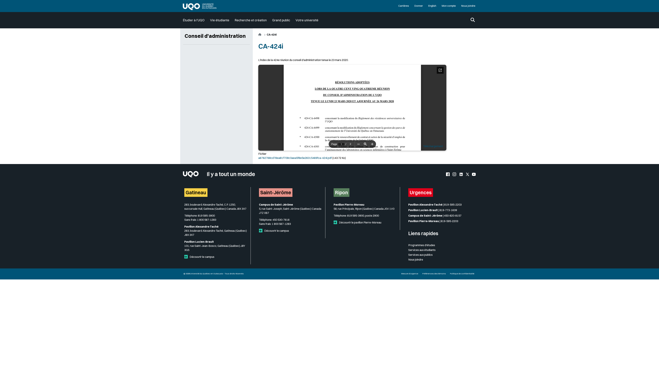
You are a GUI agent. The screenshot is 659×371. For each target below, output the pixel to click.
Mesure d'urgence (409, 273)
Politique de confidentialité (462, 273)
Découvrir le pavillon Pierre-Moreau (359, 222)
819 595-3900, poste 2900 (363, 215)
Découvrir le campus (201, 256)
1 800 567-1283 (206, 219)
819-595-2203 (453, 204)
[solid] (186, 256)
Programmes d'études (421, 245)
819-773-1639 (448, 210)
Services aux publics (420, 254)
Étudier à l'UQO (194, 20)
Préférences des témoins (434, 273)
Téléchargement (433, 146)
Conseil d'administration (215, 36)
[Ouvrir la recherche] (473, 20)
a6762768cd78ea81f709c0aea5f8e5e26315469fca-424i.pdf (295, 158)
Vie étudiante (219, 20)
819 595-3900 (206, 215)
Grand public (281, 20)
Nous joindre (468, 5)
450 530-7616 (281, 219)
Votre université (307, 20)
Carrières (403, 5)
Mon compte (449, 5)
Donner (418, 5)
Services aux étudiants (422, 250)
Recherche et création (251, 20)
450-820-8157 (452, 215)
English (432, 5)
